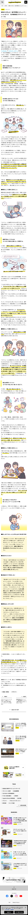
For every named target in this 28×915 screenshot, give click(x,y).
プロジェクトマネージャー (15, 800)
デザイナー (14, 691)
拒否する (9, 912)
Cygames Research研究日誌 (9, 798)
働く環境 (19, 798)
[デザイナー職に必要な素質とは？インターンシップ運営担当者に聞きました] (14, 740)
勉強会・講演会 (6, 691)
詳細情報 (12, 909)
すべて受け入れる (19, 912)
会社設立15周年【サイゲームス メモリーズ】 (11, 788)
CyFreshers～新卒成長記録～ (9, 793)
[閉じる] (25, 907)
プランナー (5, 800)
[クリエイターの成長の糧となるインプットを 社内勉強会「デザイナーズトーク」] (14, 727)
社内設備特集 (16, 791)
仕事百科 (16, 795)
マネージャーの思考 (7, 791)
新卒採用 (4, 803)
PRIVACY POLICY (16, 902)
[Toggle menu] (2, 2)
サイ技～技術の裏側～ (7, 795)
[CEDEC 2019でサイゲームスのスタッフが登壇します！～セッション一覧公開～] (14, 753)
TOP (9, 902)
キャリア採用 (11, 803)
